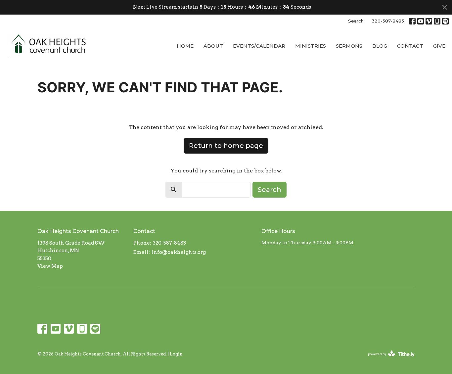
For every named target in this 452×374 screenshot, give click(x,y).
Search (356, 20)
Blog (379, 46)
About (213, 46)
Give (439, 46)
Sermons (349, 46)
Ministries (310, 46)
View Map (50, 266)
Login (176, 353)
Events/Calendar (259, 46)
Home (185, 46)
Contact (410, 46)
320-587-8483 (388, 20)
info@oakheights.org (179, 252)
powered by (388, 359)
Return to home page (226, 146)
